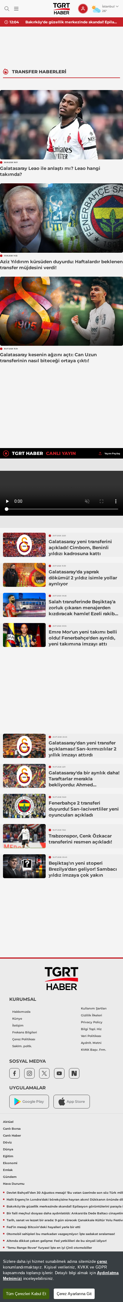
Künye (17, 1019)
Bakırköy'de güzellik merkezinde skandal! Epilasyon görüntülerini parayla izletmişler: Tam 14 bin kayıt (72, 22)
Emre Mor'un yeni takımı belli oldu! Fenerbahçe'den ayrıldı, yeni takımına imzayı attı (83, 638)
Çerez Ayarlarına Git (74, 1294)
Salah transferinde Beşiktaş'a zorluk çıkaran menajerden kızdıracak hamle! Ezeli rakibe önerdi (83, 610)
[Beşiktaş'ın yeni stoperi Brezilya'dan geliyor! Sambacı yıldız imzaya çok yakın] (24, 866)
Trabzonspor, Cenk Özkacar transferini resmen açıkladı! (80, 839)
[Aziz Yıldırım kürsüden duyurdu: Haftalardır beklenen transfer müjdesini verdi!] (61, 218)
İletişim (18, 1025)
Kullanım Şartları (94, 1008)
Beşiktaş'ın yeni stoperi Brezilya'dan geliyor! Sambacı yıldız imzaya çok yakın (83, 869)
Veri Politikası (91, 1036)
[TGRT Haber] (61, 8)
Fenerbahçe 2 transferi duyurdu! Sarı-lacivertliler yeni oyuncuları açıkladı (84, 809)
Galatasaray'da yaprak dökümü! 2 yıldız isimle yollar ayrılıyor (83, 578)
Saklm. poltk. (22, 1046)
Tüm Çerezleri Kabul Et (26, 1294)
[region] (61, 1276)
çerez (102, 1261)
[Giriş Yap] (83, 9)
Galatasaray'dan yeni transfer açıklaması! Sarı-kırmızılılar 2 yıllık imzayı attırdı (82, 749)
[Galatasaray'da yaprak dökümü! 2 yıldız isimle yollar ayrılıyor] (24, 575)
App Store (76, 1101)
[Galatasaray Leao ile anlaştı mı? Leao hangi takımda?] (61, 124)
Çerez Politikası (23, 1039)
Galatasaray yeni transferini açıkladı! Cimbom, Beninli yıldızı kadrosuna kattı (80, 547)
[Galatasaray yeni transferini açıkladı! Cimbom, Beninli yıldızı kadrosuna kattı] (24, 545)
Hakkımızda (21, 1012)
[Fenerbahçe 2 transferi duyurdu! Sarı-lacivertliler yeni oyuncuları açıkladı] (24, 806)
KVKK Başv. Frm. (93, 1050)
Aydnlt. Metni (91, 1043)
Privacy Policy (91, 1022)
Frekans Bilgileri (24, 1032)
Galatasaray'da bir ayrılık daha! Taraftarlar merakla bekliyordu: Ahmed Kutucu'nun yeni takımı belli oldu (84, 785)
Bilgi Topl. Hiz (91, 1029)
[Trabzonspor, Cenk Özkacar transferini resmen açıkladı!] (24, 836)
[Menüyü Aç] (16, 9)
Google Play (33, 1101)
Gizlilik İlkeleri (91, 1015)
